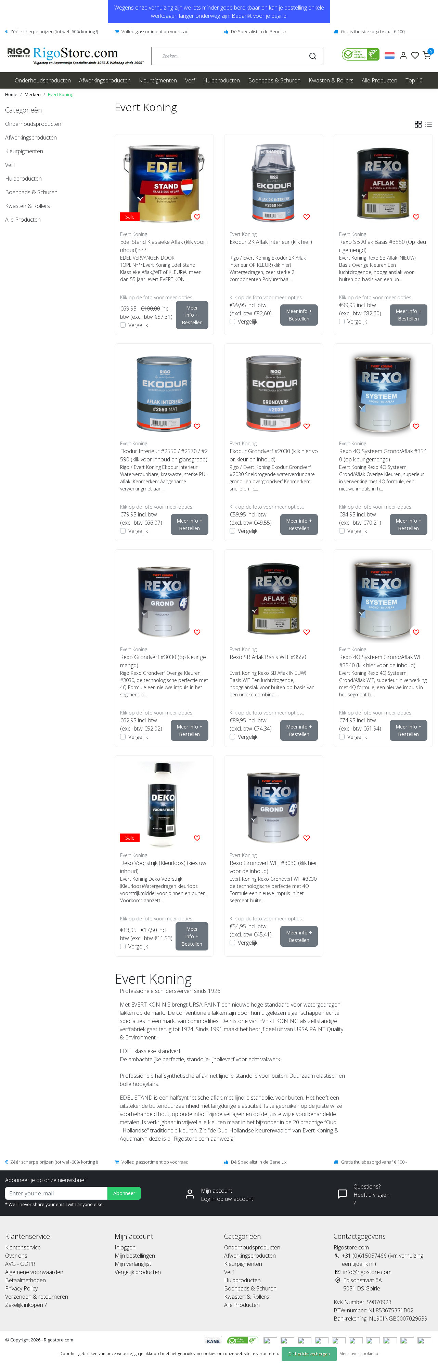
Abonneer (124, 1193)
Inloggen (125, 1247)
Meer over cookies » (358, 1353)
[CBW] (243, 1341)
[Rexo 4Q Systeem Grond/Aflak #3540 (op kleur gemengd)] (383, 393)
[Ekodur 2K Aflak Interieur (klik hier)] (274, 184)
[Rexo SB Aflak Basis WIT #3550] (274, 599)
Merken (33, 94)
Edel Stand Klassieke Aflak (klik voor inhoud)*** (164, 246)
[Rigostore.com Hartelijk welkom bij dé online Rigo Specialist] (75, 56)
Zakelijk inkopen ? (26, 1305)
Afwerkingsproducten (105, 80)
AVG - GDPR (20, 1264)
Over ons (16, 1255)
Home (11, 94)
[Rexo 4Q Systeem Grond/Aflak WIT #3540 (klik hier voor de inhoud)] (383, 599)
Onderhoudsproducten (43, 80)
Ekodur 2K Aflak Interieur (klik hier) (271, 242)
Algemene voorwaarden (34, 1272)
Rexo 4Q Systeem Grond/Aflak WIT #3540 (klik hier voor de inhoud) (381, 661)
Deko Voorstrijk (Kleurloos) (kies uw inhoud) (163, 867)
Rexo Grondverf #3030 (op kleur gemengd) (163, 661)
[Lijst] (428, 123)
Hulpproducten (221, 80)
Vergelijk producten (138, 1272)
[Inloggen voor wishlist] (197, 216)
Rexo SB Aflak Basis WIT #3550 (268, 657)
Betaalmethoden (25, 1280)
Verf (190, 80)
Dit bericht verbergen (309, 1354)
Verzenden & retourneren (36, 1296)
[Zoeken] (313, 56)
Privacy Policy (21, 1288)
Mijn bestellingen (135, 1255)
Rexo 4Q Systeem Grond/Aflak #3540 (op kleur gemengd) (383, 455)
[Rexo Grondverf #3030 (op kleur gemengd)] (164, 599)
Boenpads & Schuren (274, 80)
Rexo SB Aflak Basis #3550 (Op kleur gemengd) (382, 246)
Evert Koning (60, 94)
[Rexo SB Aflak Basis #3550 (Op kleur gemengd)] (383, 184)
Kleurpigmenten (158, 80)
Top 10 (414, 80)
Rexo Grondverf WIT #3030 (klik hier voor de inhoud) (273, 867)
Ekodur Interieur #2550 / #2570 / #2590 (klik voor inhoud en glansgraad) (164, 455)
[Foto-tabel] (418, 123)
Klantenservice (23, 1247)
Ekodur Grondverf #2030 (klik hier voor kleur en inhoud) (274, 455)
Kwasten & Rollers (331, 80)
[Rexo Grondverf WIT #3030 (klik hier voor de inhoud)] (274, 805)
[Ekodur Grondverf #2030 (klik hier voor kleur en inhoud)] (274, 393)
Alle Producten (379, 80)
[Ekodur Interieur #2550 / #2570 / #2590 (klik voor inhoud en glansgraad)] (164, 393)
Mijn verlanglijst (133, 1264)
